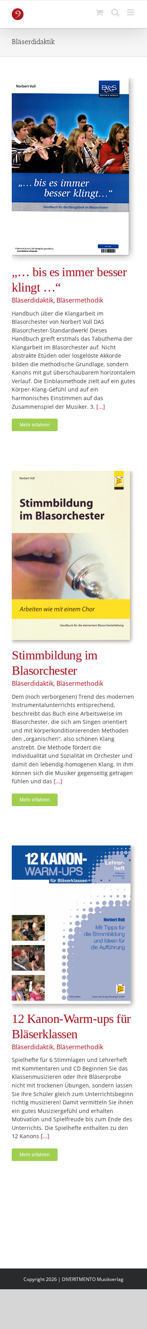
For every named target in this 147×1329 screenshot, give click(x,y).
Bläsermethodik (79, 300)
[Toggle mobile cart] (99, 12)
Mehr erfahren (35, 425)
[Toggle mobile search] (115, 12)
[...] (100, 406)
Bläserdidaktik (32, 300)
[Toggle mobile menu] (131, 12)
